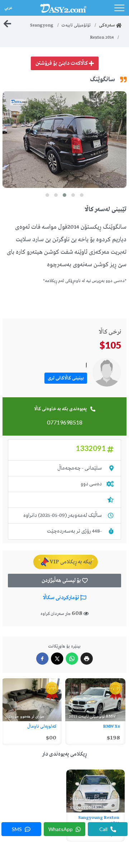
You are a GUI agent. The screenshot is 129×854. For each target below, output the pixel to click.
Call (104, 829)
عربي (8, 7)
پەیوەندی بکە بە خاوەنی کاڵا (60, 409)
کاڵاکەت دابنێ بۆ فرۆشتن (62, 63)
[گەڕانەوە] (7, 23)
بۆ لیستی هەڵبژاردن (62, 580)
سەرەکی (107, 25)
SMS (17, 829)
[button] (81, 195)
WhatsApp (61, 829)
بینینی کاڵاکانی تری (66, 378)
